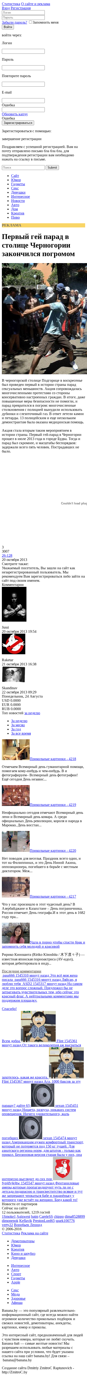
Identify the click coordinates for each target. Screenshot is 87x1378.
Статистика (11, 4)
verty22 (7, 1225)
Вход (6, 8)
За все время (21, 733)
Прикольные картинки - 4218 (53, 759)
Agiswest (23, 1216)
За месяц (18, 725)
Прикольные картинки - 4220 (53, 851)
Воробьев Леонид (28, 1225)
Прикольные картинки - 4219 (53, 805)
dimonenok (10, 1221)
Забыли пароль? (14, 22)
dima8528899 (75, 1216)
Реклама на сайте (34, 1233)
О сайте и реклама (35, 4)
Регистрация (21, 8)
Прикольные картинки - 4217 (53, 896)
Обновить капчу (15, 114)
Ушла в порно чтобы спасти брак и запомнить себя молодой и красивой (43, 944)
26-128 (7, 555)
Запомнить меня (45, 22)
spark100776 (65, 1221)
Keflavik (25, 1221)
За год (16, 729)
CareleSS (46, 1216)
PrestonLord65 (44, 1221)
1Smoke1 (9, 1216)
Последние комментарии (21, 971)
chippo (59, 1216)
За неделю (19, 721)
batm (34, 1216)
